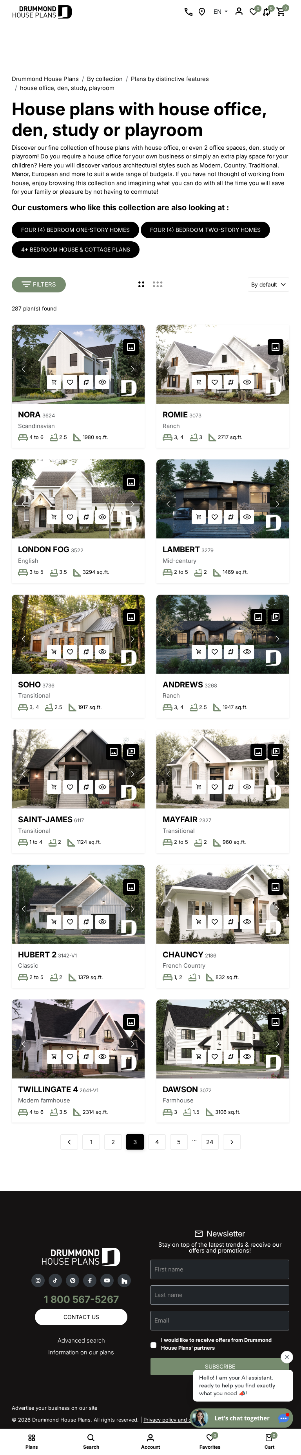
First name (168, 1269)
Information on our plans (81, 1352)
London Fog (43, 549)
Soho (29, 684)
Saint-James (45, 819)
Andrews (183, 684)
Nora (29, 414)
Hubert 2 (37, 954)
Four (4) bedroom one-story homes (75, 229)
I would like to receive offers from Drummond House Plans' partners (216, 1344)
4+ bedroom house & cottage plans (75, 249)
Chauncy (183, 954)
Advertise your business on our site (54, 1408)
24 (210, 1142)
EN (218, 11)
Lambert (181, 549)
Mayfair (180, 819)
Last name (168, 1295)
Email (161, 1320)
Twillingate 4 (48, 1089)
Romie (175, 414)
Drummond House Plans (45, 79)
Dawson (180, 1089)
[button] (133, 369)
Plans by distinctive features (170, 79)
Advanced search (81, 1340)
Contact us (81, 1317)
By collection (105, 79)
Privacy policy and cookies (175, 1419)
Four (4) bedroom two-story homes (205, 229)
